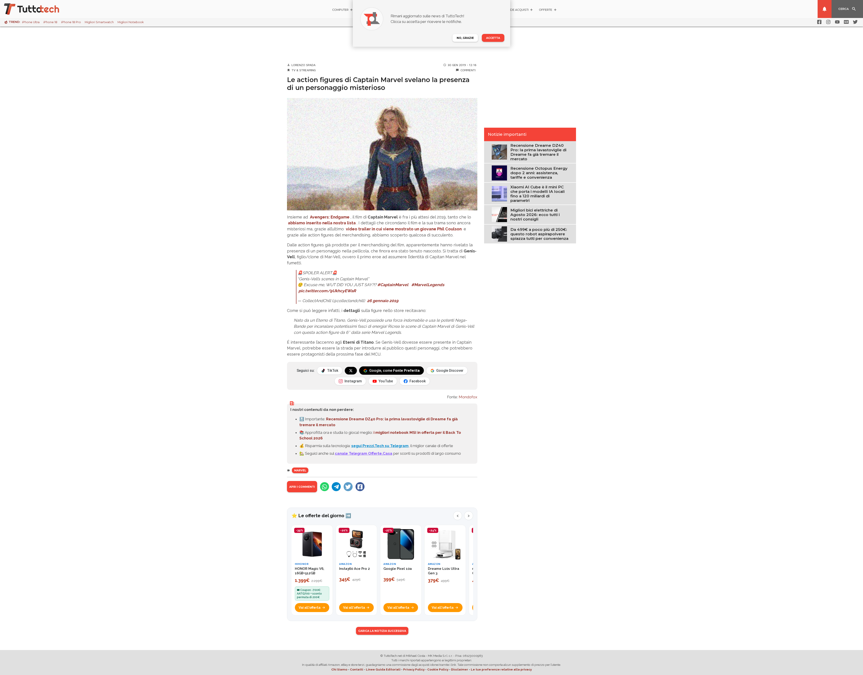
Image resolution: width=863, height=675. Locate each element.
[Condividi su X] (348, 486)
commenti (468, 70)
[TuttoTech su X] (351, 370)
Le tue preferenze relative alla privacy (501, 669)
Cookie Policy (437, 669)
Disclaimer (459, 669)
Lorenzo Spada (303, 65)
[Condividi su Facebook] (360, 486)
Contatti (356, 669)
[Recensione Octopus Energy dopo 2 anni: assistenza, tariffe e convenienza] (499, 172)
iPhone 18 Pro (71, 22)
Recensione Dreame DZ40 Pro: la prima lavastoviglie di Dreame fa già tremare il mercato (538, 152)
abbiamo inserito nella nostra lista (322, 223)
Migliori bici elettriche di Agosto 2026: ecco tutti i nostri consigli (535, 214)
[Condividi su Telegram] (336, 486)
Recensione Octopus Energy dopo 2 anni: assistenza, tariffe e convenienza (538, 173)
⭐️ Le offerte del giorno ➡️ (321, 515)
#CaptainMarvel (392, 284)
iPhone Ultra (31, 22)
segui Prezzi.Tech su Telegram (380, 445)
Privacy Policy (414, 669)
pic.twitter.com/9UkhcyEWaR (327, 290)
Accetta (493, 38)
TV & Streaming (303, 70)
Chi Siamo (339, 669)
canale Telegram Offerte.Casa (363, 453)
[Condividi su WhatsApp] (324, 486)
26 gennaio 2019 (382, 300)
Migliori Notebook (131, 22)
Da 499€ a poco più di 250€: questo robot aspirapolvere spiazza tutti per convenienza (539, 234)
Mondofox (468, 397)
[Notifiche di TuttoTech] (825, 9)
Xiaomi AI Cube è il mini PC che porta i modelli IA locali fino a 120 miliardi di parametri (537, 194)
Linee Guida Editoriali (383, 669)
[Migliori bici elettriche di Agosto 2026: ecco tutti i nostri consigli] (499, 214)
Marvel (300, 470)
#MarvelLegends (427, 284)
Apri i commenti (302, 486)
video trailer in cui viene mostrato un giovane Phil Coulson (404, 229)
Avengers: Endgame (329, 217)
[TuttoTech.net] (37, 9)
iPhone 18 (50, 22)
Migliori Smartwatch (99, 22)
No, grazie (465, 38)
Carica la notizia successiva (382, 631)
